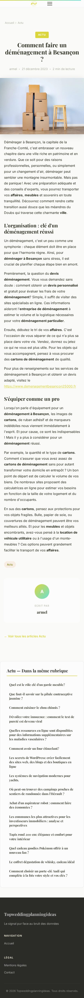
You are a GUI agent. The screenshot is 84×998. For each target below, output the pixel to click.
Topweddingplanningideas (30, 914)
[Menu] (50, 3)
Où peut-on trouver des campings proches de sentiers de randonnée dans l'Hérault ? (41, 791)
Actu (20, 22)
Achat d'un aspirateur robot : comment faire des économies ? (40, 805)
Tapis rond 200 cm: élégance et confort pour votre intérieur (40, 836)
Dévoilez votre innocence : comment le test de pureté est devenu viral (41, 719)
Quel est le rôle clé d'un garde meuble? (37, 685)
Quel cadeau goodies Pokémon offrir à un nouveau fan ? (38, 850)
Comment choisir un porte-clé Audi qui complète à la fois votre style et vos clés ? (38, 873)
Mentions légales (15, 965)
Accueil (9, 22)
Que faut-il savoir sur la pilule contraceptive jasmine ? (41, 696)
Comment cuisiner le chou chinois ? (34, 708)
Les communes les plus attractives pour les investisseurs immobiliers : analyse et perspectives (39, 821)
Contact (9, 972)
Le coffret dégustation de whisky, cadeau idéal (42, 862)
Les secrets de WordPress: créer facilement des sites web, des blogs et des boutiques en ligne (40, 762)
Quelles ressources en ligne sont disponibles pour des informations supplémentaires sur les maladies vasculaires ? (41, 734)
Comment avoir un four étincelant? (34, 748)
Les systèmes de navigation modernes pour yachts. (40, 778)
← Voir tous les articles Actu (25, 636)
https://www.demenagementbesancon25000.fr (40, 386)
